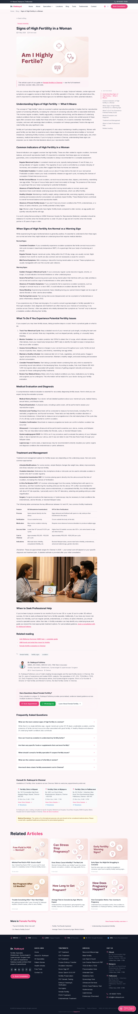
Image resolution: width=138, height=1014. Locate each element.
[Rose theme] (104, 6)
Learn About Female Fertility (68, 704)
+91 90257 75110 (122, 1)
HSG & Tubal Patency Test (92, 986)
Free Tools (38, 969)
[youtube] (15, 970)
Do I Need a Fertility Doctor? (21, 929)
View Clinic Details (24, 802)
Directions (23, 805)
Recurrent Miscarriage (90, 952)
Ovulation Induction (65, 966)
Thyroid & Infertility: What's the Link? (23, 926)
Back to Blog (22, 18)
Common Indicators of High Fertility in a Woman (111, 101)
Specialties (47, 6)
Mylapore (21, 1)
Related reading (108, 128)
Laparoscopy (87, 993)
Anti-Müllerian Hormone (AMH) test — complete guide (38, 639)
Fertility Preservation (65, 976)
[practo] (30, 970)
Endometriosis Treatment (67, 998)
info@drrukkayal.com (116, 997)
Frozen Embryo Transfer (67, 962)
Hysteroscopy (88, 989)
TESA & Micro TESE (90, 966)
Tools (74, 6)
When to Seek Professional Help (111, 124)
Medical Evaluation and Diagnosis (110, 116)
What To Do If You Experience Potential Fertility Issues (112, 111)
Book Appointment (30, 704)
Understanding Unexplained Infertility (103, 926)
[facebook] (11, 970)
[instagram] (22, 970)
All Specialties (39, 959)
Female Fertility (63, 992)
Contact (93, 6)
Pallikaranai (28, 1)
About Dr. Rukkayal (41, 955)
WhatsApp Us (49, 704)
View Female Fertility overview (115, 921)
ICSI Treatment (63, 955)
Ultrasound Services (90, 983)
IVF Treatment (63, 952)
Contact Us (38, 972)
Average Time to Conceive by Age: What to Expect (68, 929)
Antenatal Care (88, 972)
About (38, 6)
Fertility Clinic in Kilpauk (29, 789)
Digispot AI (77, 1011)
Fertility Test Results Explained (61, 926)
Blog (67, 6)
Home (31, 6)
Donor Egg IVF (63, 969)
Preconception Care (90, 969)
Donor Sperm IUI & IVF (66, 972)
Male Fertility (87, 955)
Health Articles (39, 966)
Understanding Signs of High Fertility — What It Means (110, 96)
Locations (59, 6)
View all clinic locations (50, 811)
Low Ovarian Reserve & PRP (93, 962)
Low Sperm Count (89, 959)
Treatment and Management (111, 120)
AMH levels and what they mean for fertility (34, 642)
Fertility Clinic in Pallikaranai (85, 789)
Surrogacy (62, 988)
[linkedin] (19, 970)
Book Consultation (119, 6)
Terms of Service (92, 1008)
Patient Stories (39, 962)
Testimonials (83, 6)
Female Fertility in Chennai (52, 83)
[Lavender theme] (107, 6)
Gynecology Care (89, 979)
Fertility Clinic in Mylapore (57, 789)
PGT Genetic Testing (65, 979)
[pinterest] (26, 970)
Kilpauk (14, 1)
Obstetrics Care (88, 976)
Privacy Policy (81, 1008)
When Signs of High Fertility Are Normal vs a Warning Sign (112, 106)
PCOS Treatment (64, 995)
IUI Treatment (63, 959)
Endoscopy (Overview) (91, 996)
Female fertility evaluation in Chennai (32, 646)
